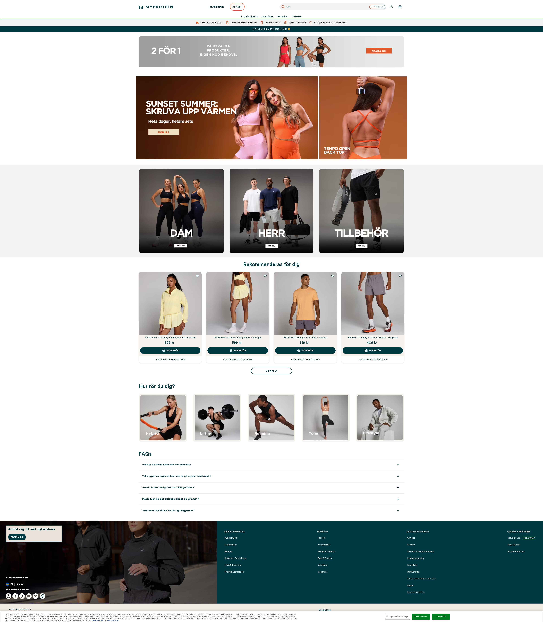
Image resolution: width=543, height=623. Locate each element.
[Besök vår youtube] (29, 596)
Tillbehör (297, 16)
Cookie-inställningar (17, 577)
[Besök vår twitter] (35, 596)
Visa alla (271, 371)
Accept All (441, 617)
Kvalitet (411, 544)
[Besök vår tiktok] (22, 596)
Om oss (411, 538)
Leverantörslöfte (416, 592)
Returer (228, 551)
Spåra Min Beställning (235, 558)
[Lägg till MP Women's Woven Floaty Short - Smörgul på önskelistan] (265, 276)
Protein (321, 538)
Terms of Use (112, 620)
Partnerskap (413, 572)
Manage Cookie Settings (397, 617)
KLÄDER (237, 6)
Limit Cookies (421, 617)
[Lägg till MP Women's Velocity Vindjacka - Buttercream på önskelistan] (197, 276)
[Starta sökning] (283, 6)
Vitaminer (322, 565)
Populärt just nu (249, 16)
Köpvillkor (412, 565)
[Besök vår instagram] (8, 596)
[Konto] (391, 7)
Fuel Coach (378, 7)
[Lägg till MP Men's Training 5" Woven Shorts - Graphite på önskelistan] (400, 276)
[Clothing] (271, 117)
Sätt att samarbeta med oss (421, 578)
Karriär (410, 585)
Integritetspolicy (415, 558)
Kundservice (231, 538)
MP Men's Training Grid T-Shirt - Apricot (305, 337)
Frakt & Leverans (233, 565)
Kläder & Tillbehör (326, 551)
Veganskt (322, 572)
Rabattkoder (514, 544)
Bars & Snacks (325, 558)
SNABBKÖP (172, 350)
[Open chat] (42, 596)
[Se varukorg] (400, 7)
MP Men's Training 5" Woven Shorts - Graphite (373, 337)
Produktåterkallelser (234, 572)
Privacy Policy (97, 620)
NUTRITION (217, 6)
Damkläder (267, 16)
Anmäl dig (17, 537)
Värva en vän (521, 538)
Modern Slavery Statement (420, 551)
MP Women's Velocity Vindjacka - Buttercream (170, 337)
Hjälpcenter (231, 544)
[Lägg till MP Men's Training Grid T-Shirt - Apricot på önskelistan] (333, 276)
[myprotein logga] (156, 7)
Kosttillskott (324, 544)
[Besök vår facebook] (15, 596)
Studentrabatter (516, 551)
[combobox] (332, 6)
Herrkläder (283, 16)
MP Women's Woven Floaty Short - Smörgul (238, 337)
